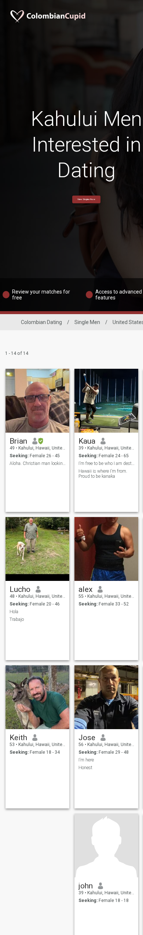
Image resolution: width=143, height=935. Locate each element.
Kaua (86, 441)
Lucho (20, 589)
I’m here (86, 760)
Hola (14, 611)
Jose (86, 737)
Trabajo (17, 619)
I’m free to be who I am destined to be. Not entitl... (106, 463)
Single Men (87, 322)
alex (85, 589)
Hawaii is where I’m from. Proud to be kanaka (102, 474)
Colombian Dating (41, 322)
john (85, 885)
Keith (18, 737)
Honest (85, 767)
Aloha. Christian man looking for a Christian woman (38, 463)
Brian (18, 441)
